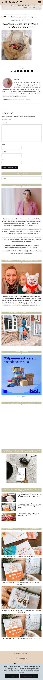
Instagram (21, 99)
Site (3, 159)
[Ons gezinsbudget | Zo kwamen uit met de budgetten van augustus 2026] (9, 507)
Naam (4, 144)
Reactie (4, 123)
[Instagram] (6, 2)
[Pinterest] (10, 2)
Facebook (27, 99)
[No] (41, 672)
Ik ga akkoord (12, 676)
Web (10, 99)
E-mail (4, 152)
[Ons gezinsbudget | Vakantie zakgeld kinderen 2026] (22, 543)
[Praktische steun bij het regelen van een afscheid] (9, 517)
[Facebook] (17, 2)
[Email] (32, 71)
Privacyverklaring (29, 676)
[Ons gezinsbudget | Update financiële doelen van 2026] (22, 625)
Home (3, 14)
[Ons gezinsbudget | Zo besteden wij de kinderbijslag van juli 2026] (22, 597)
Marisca (14, 20)
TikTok (22, 659)
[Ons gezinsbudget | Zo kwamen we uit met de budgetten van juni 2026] (22, 569)
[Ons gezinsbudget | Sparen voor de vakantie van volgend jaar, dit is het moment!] (9, 497)
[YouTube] (13, 2)
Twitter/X (15, 99)
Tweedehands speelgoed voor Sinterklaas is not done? (20, 14)
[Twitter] (3, 2)
